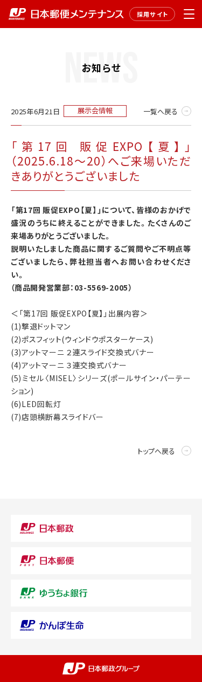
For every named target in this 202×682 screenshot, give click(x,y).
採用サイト (152, 14)
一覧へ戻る (160, 111)
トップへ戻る (156, 450)
